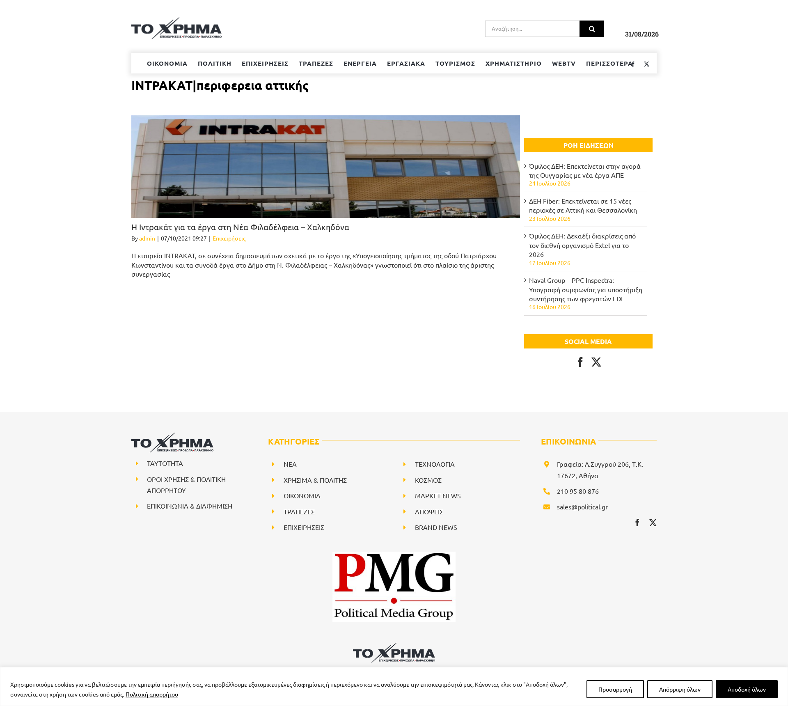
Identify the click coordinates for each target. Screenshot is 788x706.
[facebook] (637, 522)
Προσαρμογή (615, 689)
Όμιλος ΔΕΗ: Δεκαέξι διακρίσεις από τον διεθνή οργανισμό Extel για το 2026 (582, 245)
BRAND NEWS (436, 527)
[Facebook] (580, 362)
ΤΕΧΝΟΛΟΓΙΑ (435, 464)
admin (147, 238)
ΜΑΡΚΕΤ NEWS (438, 495)
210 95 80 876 (578, 491)
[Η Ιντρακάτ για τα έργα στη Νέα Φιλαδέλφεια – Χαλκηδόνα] (325, 166)
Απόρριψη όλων (680, 689)
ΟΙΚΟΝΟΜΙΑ (302, 495)
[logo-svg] (394, 646)
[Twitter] (596, 362)
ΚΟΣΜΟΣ (428, 480)
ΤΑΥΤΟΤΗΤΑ (165, 463)
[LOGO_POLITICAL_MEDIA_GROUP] (394, 555)
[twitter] (653, 522)
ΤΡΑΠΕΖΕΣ (299, 511)
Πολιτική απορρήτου (152, 694)
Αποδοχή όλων (747, 689)
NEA (290, 464)
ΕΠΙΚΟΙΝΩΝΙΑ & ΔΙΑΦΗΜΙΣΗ (189, 506)
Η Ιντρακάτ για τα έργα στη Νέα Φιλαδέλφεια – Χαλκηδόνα (240, 227)
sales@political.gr (582, 506)
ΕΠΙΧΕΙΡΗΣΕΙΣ (304, 527)
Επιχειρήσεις (229, 238)
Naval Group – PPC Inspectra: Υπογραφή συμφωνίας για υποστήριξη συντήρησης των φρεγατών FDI (585, 289)
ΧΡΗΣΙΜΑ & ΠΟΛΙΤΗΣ (315, 480)
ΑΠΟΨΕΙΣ (429, 511)
